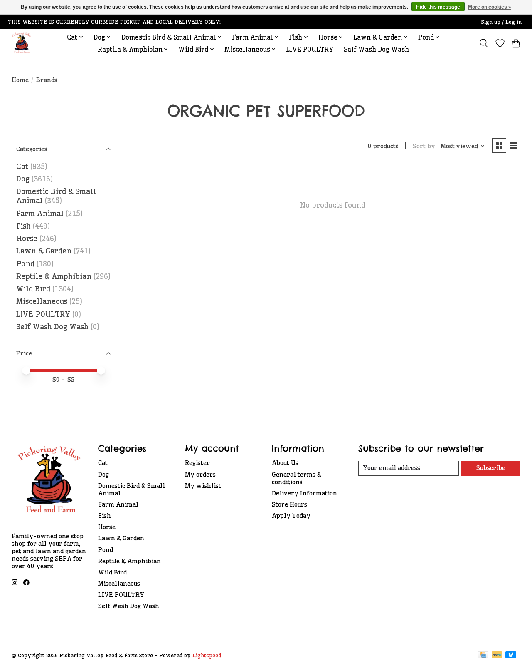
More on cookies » (489, 7)
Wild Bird (33, 288)
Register (197, 463)
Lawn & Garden (43, 251)
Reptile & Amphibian (53, 276)
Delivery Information (304, 493)
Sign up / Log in (501, 22)
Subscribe (490, 468)
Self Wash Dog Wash (376, 49)
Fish (23, 226)
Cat (22, 166)
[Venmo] (510, 655)
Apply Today (291, 515)
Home (20, 80)
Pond (25, 263)
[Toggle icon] (484, 43)
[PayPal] (497, 655)
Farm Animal (40, 213)
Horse (26, 238)
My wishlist (203, 486)
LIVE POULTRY (310, 49)
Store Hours (289, 504)
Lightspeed (206, 655)
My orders (200, 474)
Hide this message (438, 7)
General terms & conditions (296, 478)
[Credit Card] (483, 655)
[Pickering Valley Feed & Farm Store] (21, 43)
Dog (23, 179)
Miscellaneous (41, 301)
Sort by (424, 146)
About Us (285, 463)
